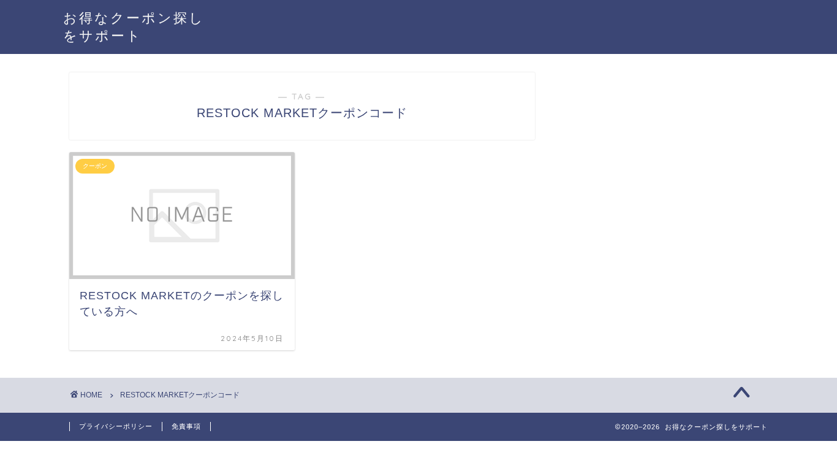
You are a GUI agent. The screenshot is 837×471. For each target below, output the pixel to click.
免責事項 (186, 426)
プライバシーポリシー (116, 426)
